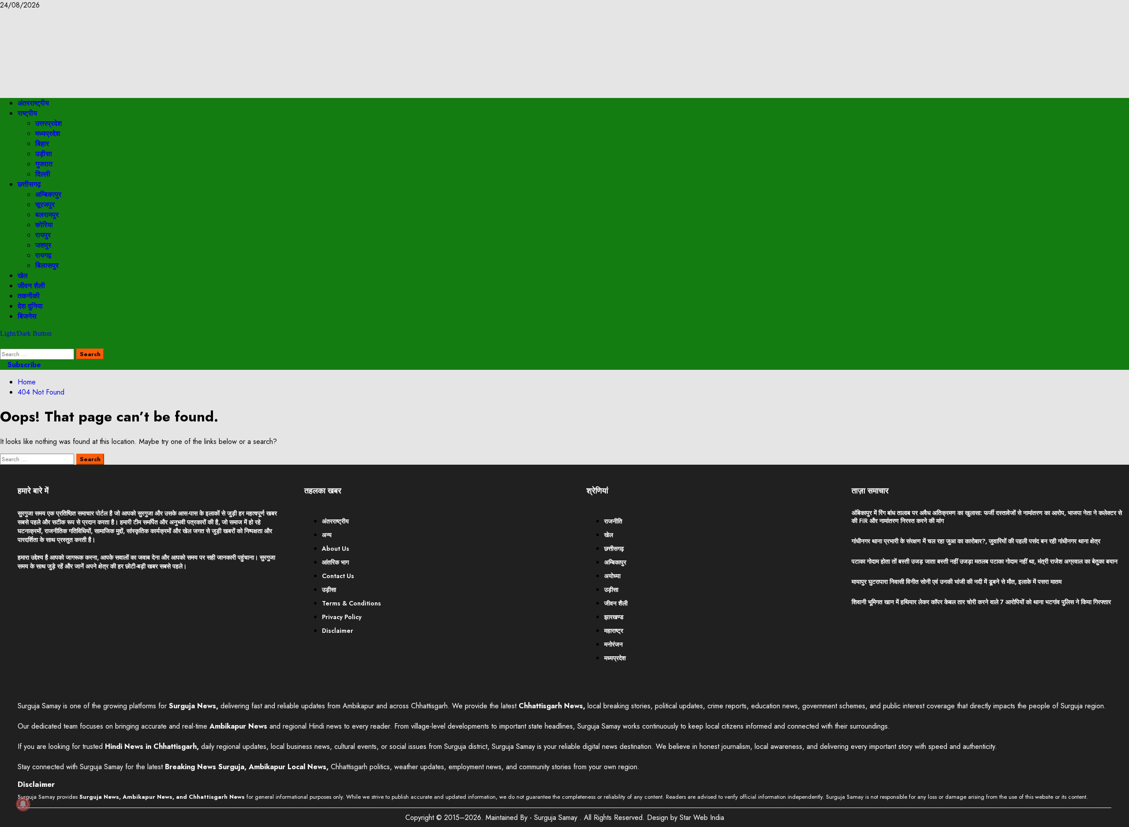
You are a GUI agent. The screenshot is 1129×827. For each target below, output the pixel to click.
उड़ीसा (43, 154)
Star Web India (702, 817)
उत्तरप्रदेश (48, 123)
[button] (2, 343)
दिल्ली (42, 174)
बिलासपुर (47, 265)
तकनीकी (29, 296)
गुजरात (43, 164)
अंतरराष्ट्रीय (33, 103)
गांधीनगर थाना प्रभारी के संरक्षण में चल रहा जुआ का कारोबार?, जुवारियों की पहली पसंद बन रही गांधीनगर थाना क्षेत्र (976, 541)
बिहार (42, 144)
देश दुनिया (30, 306)
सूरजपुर (45, 204)
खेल (23, 276)
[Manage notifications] (23, 804)
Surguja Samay (556, 817)
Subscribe (23, 365)
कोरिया (44, 225)
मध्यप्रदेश (47, 133)
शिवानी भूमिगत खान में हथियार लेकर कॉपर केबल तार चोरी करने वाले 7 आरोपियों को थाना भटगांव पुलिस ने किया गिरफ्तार (981, 602)
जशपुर (43, 245)
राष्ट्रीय (27, 113)
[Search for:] (38, 354)
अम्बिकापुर (48, 194)
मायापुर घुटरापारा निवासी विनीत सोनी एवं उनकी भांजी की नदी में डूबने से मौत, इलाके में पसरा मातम (957, 581)
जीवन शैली (31, 286)
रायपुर (43, 235)
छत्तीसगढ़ (29, 184)
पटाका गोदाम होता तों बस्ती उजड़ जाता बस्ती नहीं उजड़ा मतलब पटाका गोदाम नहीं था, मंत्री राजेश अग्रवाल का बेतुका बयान (985, 561)
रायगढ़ (43, 255)
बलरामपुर (47, 215)
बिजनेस (27, 316)
